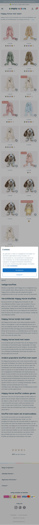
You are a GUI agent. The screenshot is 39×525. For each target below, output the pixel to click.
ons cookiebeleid (12, 266)
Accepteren (19, 270)
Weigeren (19, 275)
